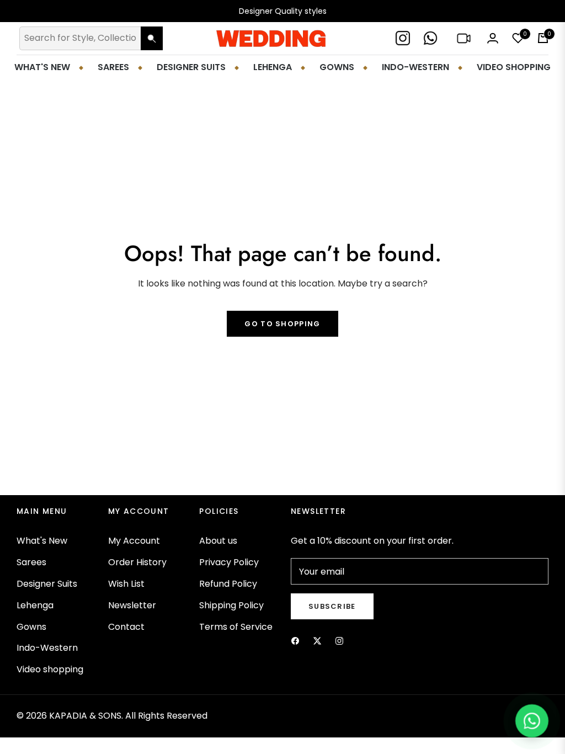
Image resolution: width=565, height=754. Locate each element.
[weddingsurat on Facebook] (295, 641)
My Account (134, 540)
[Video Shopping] (464, 38)
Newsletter (132, 605)
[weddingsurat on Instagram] (339, 641)
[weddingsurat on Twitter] (317, 641)
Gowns (31, 626)
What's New (42, 540)
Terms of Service (236, 626)
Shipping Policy (231, 605)
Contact (126, 626)
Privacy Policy (229, 562)
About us (218, 540)
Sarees (31, 562)
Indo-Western (47, 647)
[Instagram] (404, 38)
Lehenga (35, 605)
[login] (492, 38)
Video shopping (50, 669)
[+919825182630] (431, 38)
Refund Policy (228, 583)
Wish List (126, 583)
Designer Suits (47, 583)
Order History (137, 562)
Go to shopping (282, 323)
